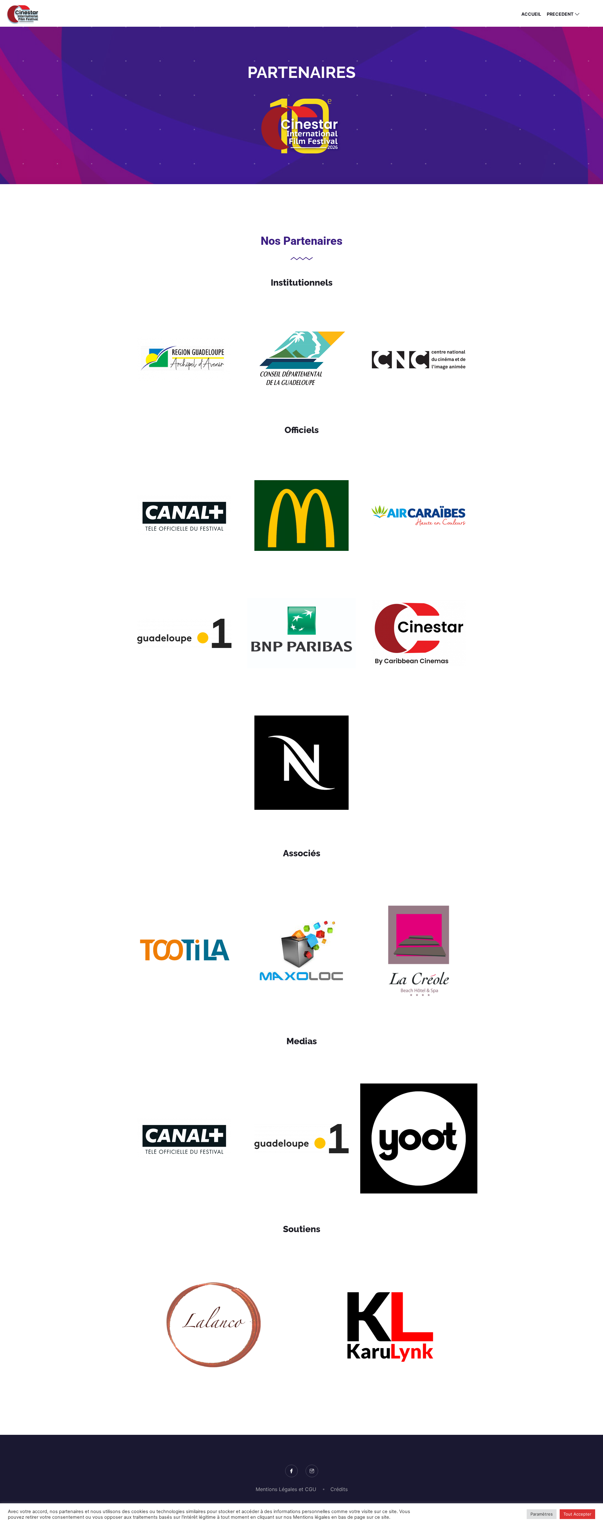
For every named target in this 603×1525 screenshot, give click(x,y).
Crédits (339, 1489)
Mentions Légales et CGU (286, 1489)
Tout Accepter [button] (577, 1514)
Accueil (531, 14)
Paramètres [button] (541, 1514)
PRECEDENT (560, 14)
